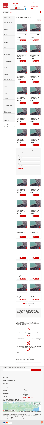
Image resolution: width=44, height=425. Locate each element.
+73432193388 (26, 390)
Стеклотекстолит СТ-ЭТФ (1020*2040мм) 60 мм (34, 273)
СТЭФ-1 (6, 86)
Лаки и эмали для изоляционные (6, 37)
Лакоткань (5, 40)
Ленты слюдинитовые (7, 44)
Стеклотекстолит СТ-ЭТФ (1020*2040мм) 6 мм (21, 140)
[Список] (40, 20)
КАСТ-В (6, 93)
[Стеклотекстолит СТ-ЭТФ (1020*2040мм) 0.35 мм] (22, 28)
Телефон (19, 159)
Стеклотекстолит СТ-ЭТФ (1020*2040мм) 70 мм (21, 294)
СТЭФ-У (6, 88)
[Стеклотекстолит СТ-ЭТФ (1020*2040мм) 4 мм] (22, 111)
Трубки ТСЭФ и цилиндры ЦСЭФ (8, 108)
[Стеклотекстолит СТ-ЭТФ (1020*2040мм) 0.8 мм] (22, 49)
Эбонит (5, 118)
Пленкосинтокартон (7, 54)
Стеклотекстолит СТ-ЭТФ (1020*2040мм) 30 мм (34, 232)
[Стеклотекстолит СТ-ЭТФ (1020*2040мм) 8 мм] (35, 132)
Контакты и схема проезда (8, 381)
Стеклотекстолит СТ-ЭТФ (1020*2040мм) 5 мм (34, 119)
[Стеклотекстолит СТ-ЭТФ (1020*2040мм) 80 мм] (35, 287)
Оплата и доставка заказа (8, 378)
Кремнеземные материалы (8, 31)
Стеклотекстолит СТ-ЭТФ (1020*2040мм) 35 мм (21, 253)
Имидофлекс (6, 29)
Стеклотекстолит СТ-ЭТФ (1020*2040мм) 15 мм (21, 211)
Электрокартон (6, 120)
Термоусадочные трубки (8, 105)
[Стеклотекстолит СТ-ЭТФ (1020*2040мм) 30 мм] (35, 224)
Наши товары (6, 387)
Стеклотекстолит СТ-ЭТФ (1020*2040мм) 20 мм (34, 211)
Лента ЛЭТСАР (6, 42)
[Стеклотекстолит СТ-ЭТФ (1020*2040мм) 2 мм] (35, 70)
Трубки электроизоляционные (7, 112)
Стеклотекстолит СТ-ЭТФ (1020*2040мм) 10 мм (21, 190)
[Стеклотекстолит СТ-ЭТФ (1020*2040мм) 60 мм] (35, 266)
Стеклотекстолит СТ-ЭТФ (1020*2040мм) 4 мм (21, 119)
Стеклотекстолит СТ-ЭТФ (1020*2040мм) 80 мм (34, 294)
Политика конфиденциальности (9, 380)
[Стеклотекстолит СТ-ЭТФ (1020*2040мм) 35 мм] (22, 245)
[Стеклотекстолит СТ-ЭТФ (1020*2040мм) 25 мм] (22, 224)
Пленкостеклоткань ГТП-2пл (8, 56)
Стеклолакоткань (6, 69)
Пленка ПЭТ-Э (6, 52)
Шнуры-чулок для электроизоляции (6, 115)
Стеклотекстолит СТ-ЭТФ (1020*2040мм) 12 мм (34, 190)
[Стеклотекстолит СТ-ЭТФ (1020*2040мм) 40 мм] (35, 245)
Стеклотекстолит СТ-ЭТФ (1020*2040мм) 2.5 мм (21, 98)
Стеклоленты (6, 72)
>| (33, 303)
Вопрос (19, 163)
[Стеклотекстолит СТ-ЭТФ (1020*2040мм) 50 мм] (22, 266)
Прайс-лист (5, 384)
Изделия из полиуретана (8, 22)
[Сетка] (38, 20)
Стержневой (7, 98)
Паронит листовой (7, 49)
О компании (5, 377)
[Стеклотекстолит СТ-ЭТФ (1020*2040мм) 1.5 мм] (22, 70)
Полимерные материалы (8, 61)
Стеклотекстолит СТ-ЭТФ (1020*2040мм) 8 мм (34, 140)
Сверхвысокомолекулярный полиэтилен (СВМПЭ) (8, 64)
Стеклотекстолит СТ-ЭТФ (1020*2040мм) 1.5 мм (21, 77)
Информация (6, 374)
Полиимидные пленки (7, 59)
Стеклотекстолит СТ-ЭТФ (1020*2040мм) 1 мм (34, 56)
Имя (18, 155)
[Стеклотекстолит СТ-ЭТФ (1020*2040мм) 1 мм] (35, 49)
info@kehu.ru (26, 392)
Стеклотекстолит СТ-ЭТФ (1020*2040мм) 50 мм (21, 273)
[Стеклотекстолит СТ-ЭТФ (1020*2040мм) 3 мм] (35, 91)
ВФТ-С (5, 95)
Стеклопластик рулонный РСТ (8, 79)
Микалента (5, 389)
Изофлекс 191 (6, 27)
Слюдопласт (6, 67)
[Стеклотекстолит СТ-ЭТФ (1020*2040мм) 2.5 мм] (22, 91)
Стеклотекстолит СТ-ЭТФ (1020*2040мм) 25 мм (21, 232)
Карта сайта (5, 383)
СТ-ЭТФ (6, 91)
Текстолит (5, 103)
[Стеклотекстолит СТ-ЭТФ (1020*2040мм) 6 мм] (22, 132)
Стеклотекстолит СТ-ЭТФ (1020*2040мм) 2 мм (34, 77)
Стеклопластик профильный (8, 76)
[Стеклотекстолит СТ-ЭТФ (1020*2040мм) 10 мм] (22, 182)
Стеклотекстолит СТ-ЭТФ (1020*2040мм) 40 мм (34, 253)
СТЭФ (5, 84)
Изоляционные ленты (7, 24)
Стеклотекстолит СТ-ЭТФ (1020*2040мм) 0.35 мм (21, 35)
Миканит (5, 47)
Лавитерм (5, 34)
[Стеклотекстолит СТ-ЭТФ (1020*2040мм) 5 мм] (35, 111)
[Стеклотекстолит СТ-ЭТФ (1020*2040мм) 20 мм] (35, 203)
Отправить (20, 168)
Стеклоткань (6, 100)
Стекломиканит (6, 74)
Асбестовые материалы (7, 17)
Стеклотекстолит (6, 81)
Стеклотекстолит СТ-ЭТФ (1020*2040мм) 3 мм (34, 98)
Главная (4, 376)
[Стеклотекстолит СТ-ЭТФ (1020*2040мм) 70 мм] (22, 287)
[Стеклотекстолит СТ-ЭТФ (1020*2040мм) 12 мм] (35, 182)
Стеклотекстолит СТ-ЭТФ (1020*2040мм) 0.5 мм (34, 35)
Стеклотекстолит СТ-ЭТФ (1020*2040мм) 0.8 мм (21, 56)
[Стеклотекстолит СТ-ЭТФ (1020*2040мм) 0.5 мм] (35, 28)
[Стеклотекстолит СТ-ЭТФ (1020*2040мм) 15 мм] (22, 203)
